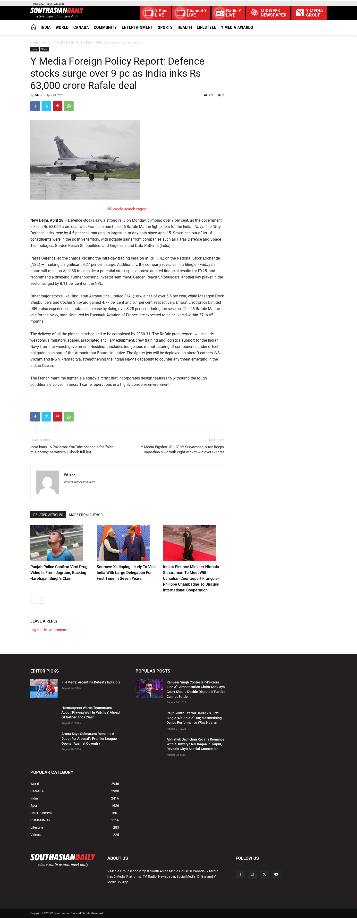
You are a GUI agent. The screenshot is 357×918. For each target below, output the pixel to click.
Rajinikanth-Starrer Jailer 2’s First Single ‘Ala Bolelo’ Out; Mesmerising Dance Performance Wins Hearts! (194, 717)
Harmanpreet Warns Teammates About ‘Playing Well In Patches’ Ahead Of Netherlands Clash (90, 712)
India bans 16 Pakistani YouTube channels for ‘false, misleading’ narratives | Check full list (72, 449)
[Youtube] (276, 874)
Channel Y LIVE (197, 12)
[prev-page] (33, 601)
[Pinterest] (57, 106)
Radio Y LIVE (233, 12)
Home (34, 42)
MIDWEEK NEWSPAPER (274, 12)
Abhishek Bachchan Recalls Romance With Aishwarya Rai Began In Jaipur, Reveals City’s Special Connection (195, 744)
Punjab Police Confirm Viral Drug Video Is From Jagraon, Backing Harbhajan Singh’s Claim (58, 572)
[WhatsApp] (69, 106)
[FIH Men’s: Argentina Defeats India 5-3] (44, 688)
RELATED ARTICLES (48, 515)
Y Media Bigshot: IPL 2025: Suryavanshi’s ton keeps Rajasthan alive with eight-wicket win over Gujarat (182, 449)
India (46, 42)
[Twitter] (46, 106)
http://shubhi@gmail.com (79, 481)
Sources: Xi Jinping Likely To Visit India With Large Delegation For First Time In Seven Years (126, 572)
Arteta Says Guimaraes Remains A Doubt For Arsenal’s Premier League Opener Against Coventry (89, 738)
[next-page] (41, 601)
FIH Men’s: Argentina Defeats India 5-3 (90, 682)
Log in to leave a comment (50, 630)
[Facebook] (35, 106)
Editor (39, 95)
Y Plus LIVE (161, 12)
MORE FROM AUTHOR (86, 515)
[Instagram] (252, 874)
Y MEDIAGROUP (314, 12)
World (44, 49)
